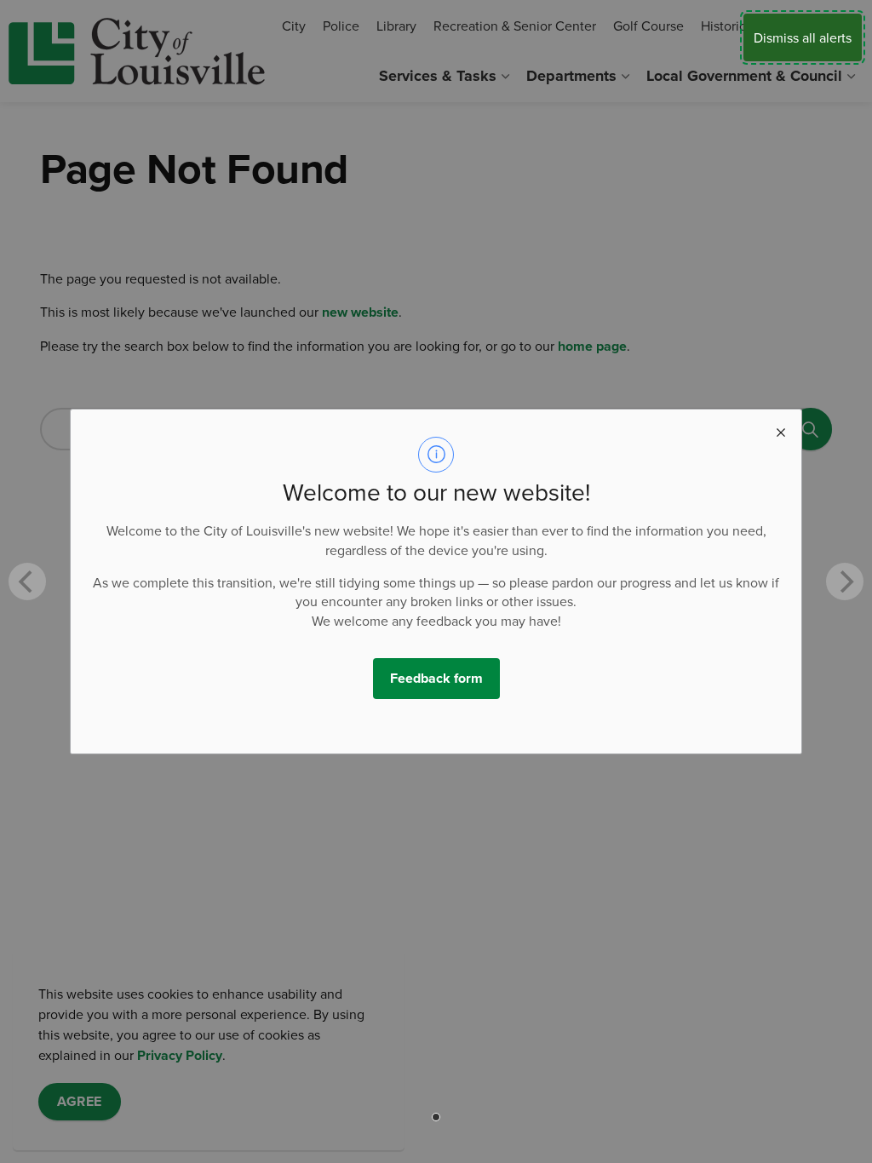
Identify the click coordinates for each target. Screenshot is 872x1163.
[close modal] (780, 430)
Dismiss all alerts (803, 37)
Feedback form (436, 678)
